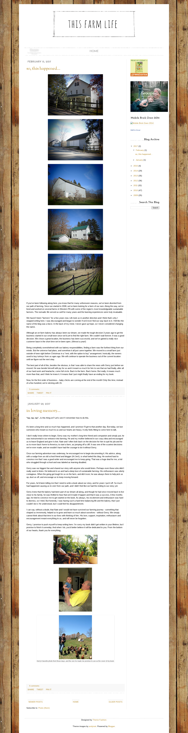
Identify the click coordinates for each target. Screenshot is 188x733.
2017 (135, 146)
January (139, 160)
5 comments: (34, 389)
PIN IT (48, 393)
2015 (135, 166)
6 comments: (34, 686)
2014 (135, 171)
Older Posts (115, 702)
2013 (135, 176)
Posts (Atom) (44, 708)
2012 (135, 181)
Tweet (40, 393)
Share (31, 393)
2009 (135, 195)
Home (94, 51)
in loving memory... (43, 411)
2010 (135, 190)
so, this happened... (43, 69)
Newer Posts (35, 702)
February (140, 150)
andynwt (92, 726)
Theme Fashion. (100, 720)
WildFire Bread (135, 130)
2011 (135, 185)
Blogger (111, 726)
